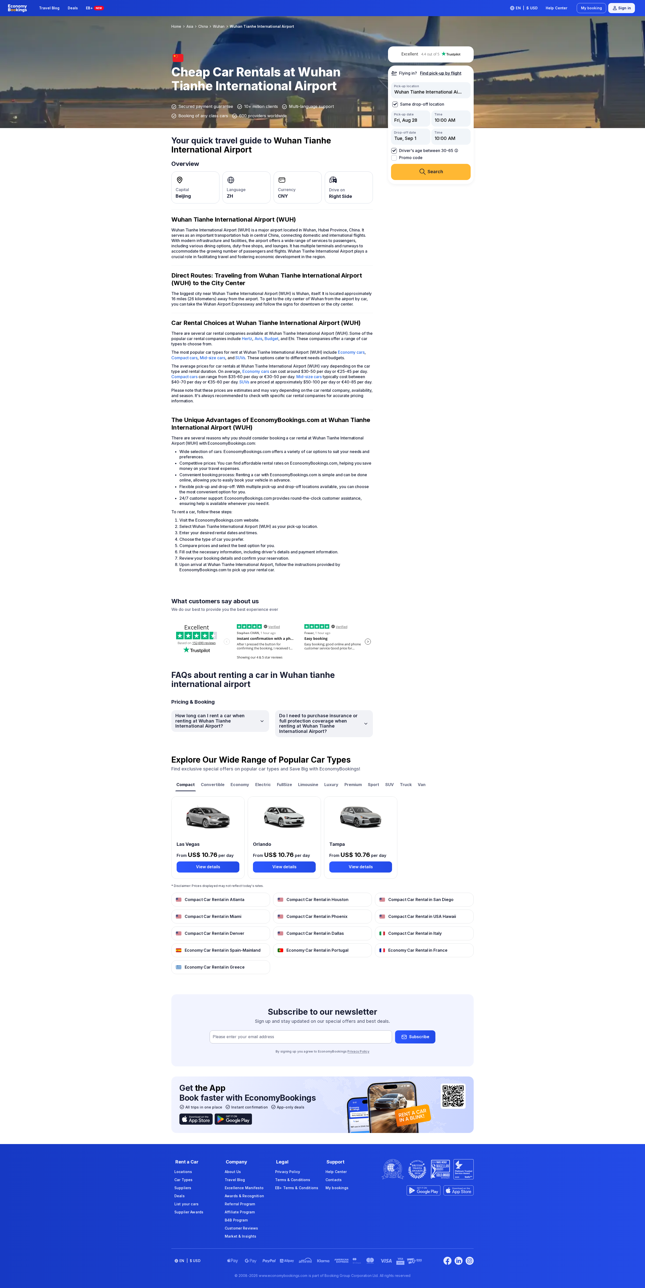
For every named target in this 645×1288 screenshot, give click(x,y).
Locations (183, 1172)
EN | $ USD (527, 8)
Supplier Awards (188, 1212)
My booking (591, 8)
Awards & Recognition (244, 1196)
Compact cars (184, 357)
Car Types (183, 1180)
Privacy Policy (358, 1051)
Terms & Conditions (292, 1180)
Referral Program (240, 1204)
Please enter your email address (243, 1036)
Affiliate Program (240, 1212)
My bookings (337, 1188)
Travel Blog (49, 8)
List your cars (186, 1204)
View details (208, 866)
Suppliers (182, 1188)
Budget (271, 338)
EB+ (94, 8)
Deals (73, 8)
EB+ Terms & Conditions (296, 1188)
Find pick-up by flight (440, 73)
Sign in (624, 8)
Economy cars (351, 352)
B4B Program (236, 1220)
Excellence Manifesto (244, 1188)
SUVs (240, 357)
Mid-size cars (212, 357)
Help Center (557, 8)
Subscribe (419, 1036)
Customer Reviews (241, 1228)
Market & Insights (240, 1236)
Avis (258, 338)
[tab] (185, 785)
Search (435, 171)
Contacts (334, 1180)
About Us (233, 1172)
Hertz (247, 338)
